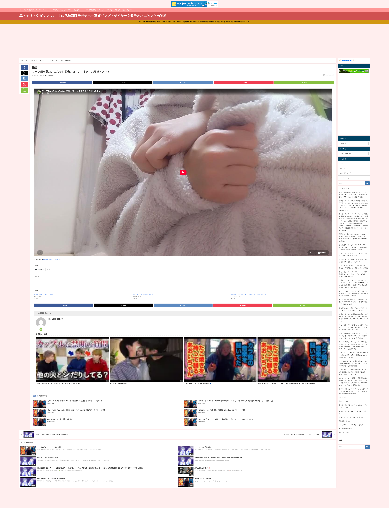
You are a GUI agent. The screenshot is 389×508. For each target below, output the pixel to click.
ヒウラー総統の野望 (345, 428)
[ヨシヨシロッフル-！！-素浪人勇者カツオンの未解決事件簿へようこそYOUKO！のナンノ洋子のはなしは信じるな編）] (353, 363)
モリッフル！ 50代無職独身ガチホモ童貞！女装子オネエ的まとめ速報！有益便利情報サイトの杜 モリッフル (353, 372)
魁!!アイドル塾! (344, 432)
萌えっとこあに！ (345, 401)
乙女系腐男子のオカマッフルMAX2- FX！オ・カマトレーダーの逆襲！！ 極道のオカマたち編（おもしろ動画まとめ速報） (353, 247)
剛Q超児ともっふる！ (346, 421)
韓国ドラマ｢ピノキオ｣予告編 (43, 294)
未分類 (35, 67)
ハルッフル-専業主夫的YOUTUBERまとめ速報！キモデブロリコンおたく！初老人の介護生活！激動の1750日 (353, 302)
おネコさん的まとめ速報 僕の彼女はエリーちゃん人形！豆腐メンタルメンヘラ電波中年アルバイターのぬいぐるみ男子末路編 (353, 195)
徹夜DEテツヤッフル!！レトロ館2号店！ (352, 417)
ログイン (342, 163)
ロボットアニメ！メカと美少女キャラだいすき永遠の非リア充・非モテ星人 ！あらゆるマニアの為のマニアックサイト (353, 293)
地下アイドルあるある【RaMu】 (143, 294)
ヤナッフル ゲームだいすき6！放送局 (351, 425)
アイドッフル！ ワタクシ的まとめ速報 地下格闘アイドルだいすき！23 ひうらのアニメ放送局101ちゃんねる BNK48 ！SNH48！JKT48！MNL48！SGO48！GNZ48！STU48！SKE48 (353, 205)
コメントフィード (345, 173)
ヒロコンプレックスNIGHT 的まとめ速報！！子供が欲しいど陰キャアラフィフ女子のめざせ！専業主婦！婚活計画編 (353, 391)
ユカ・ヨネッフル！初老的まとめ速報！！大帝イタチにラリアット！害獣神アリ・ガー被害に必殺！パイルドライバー (353, 327)
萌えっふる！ (343, 397)
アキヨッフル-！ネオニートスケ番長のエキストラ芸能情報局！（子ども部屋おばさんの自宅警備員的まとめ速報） (353, 355)
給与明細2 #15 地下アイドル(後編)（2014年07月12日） (248, 294)
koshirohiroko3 (330, 75)
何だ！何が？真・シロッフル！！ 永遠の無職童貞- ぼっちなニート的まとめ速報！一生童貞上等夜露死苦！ (353, 274)
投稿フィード (344, 168)
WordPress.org (344, 177)
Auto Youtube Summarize (52, 259)
